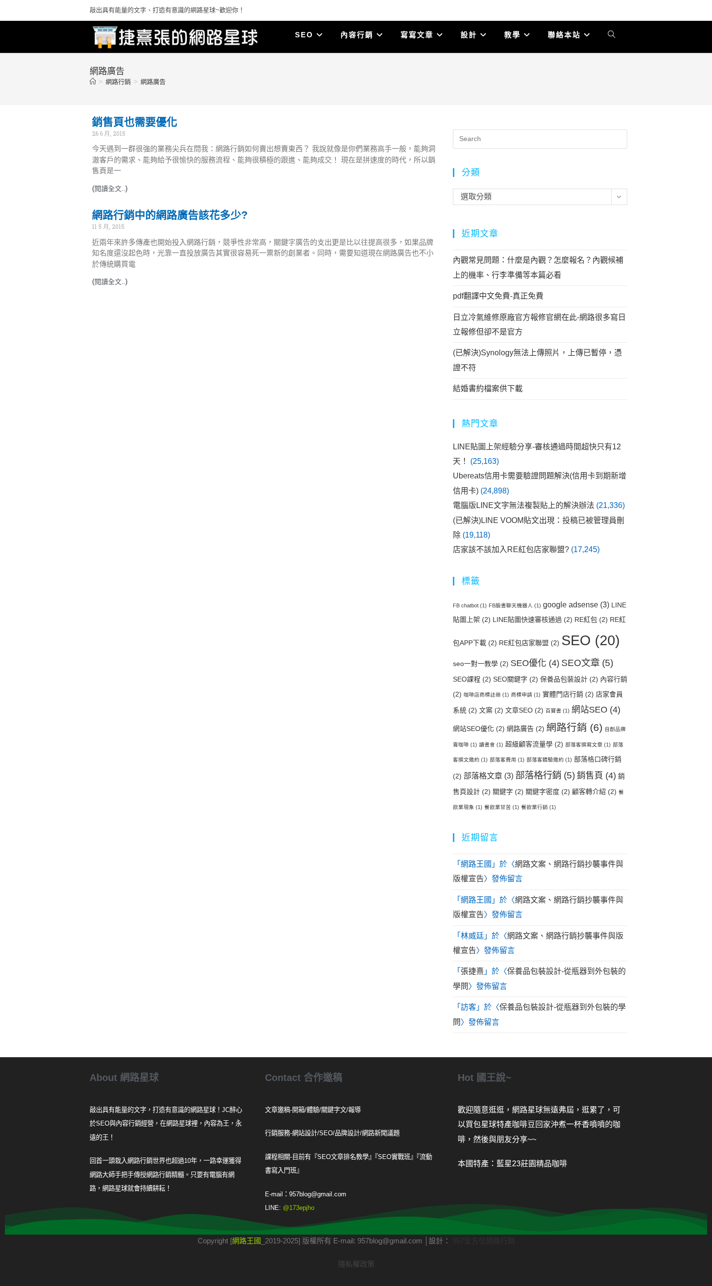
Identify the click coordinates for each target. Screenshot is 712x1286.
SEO (590, 640)
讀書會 (491, 744)
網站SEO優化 (479, 728)
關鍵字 (508, 791)
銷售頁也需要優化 (134, 122)
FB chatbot (470, 605)
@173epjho (298, 1207)
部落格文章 (488, 775)
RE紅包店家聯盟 (529, 643)
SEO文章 (587, 662)
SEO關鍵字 (515, 679)
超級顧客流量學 (534, 744)
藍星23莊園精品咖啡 (531, 1163)
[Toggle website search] (611, 35)
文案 (491, 710)
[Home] (93, 81)
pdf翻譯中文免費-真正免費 (498, 296)
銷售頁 (596, 775)
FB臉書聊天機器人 (515, 605)
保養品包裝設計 (569, 679)
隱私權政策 (356, 1264)
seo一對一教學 (481, 663)
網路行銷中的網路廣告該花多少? (170, 215)
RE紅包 (591, 619)
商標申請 (526, 695)
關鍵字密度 (548, 791)
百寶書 (557, 711)
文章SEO (524, 710)
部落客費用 (507, 759)
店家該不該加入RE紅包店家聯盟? (511, 549)
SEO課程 (472, 679)
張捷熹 (472, 971)
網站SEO (596, 709)
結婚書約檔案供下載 (488, 388)
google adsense (576, 604)
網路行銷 (574, 727)
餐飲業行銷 (538, 807)
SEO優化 (535, 663)
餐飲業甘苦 (501, 807)
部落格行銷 (545, 775)
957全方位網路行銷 (483, 1241)
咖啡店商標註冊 (486, 695)
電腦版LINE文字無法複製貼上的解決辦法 (523, 505)
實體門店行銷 (568, 694)
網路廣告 (153, 81)
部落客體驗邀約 (549, 759)
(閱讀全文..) (110, 188)
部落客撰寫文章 (588, 744)
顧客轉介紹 (594, 791)
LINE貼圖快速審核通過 (533, 619)
